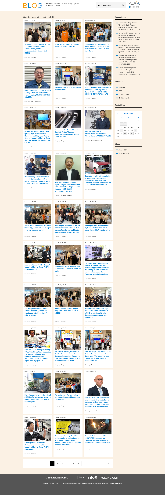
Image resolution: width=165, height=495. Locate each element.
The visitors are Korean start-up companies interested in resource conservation (67, 397)
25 (125, 133)
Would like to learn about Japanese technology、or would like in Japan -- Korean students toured (38, 228)
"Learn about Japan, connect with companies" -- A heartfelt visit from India (68, 269)
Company (33, 57)
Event (120, 91)
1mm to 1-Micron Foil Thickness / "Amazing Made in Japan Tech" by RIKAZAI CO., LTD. (37, 267)
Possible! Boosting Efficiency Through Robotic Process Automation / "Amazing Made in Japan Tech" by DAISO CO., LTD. (129, 26)
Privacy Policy (55, 483)
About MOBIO (122, 150)
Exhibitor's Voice (123, 94)
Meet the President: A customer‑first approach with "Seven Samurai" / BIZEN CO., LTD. (98, 134)
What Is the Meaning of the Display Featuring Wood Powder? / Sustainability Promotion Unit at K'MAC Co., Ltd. (129, 71)
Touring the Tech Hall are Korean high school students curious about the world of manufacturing (97, 228)
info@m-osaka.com (103, 477)
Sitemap (45, 483)
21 (135, 130)
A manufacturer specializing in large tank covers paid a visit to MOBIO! (66, 311)
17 (121, 130)
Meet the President (36, 101)
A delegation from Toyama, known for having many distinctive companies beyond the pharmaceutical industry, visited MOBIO (37, 48)
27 (132, 133)
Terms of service (123, 153)
